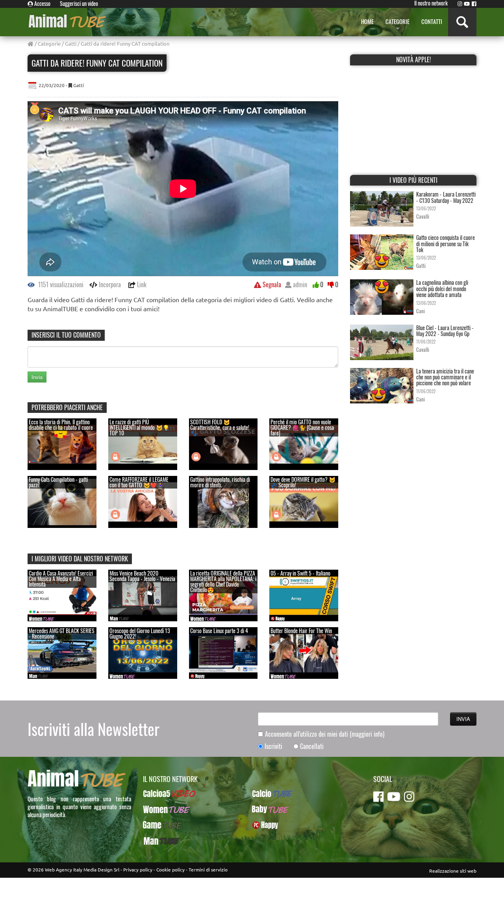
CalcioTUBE (265, 793)
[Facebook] (474, 3)
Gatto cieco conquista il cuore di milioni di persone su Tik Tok (445, 243)
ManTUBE (154, 841)
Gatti (70, 43)
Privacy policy (137, 869)
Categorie (49, 43)
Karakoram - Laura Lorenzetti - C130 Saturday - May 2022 (446, 197)
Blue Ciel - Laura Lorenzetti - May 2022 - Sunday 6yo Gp (445, 330)
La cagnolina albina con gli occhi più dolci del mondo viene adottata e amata (442, 288)
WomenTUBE (157, 809)
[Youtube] (467, 3)
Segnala (271, 284)
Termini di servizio (208, 869)
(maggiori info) (367, 734)
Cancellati (312, 746)
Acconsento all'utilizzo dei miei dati (324, 734)
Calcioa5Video (159, 793)
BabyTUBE (263, 809)
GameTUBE (156, 825)
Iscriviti (273, 746)
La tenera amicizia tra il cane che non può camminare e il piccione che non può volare (445, 377)
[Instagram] (460, 3)
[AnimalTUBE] (68, 21)
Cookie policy (170, 869)
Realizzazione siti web (452, 871)
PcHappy (262, 825)
